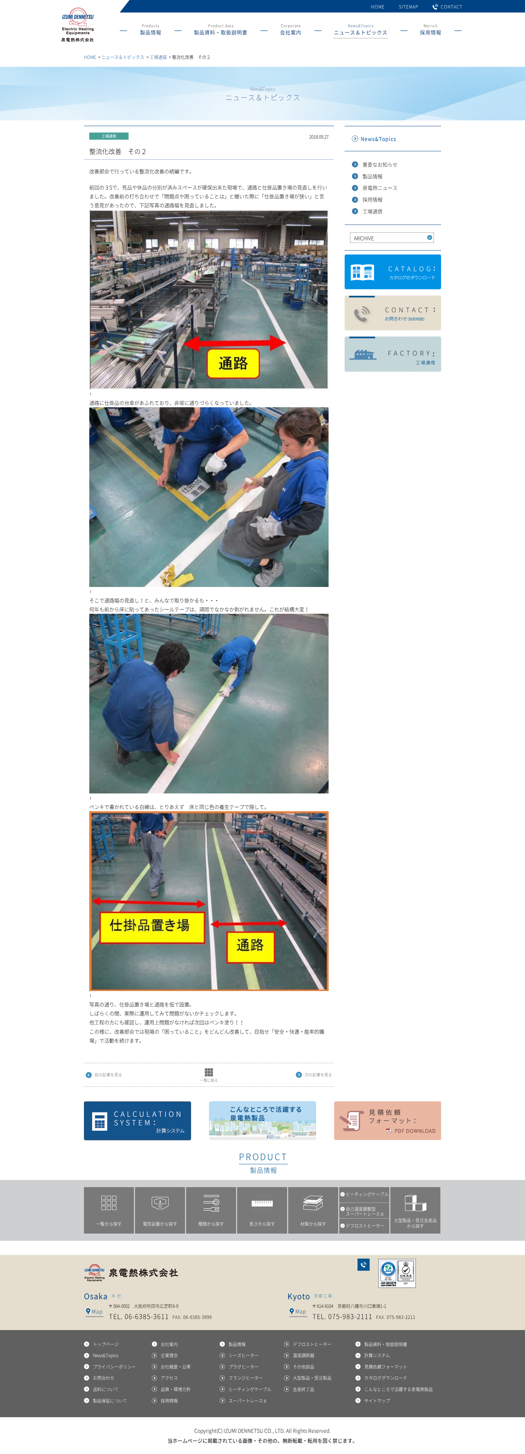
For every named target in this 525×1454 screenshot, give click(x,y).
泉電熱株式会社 (132, 1273)
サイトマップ (377, 1401)
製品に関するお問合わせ (393, 313)
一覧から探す (109, 1224)
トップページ (106, 1344)
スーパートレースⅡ (248, 1401)
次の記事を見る (318, 1075)
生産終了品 (303, 1389)
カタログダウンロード (393, 272)
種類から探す (211, 1224)
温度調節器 (303, 1355)
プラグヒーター (244, 1367)
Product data (221, 29)
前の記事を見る (108, 1075)
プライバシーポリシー (114, 1367)
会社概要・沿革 (176, 1367)
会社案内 (169, 1344)
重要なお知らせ (380, 164)
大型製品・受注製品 (312, 1378)
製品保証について (110, 1401)
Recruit (430, 29)
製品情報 (372, 176)
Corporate (290, 29)
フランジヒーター (246, 1378)
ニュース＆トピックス (122, 57)
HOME (378, 7)
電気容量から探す (160, 1224)
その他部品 (303, 1367)
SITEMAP (408, 7)
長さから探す (262, 1224)
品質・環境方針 (176, 1389)
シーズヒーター (244, 1355)
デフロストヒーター (312, 1344)
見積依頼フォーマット (387, 1120)
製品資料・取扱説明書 (385, 1344)
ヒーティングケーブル (250, 1389)
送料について (106, 1389)
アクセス (169, 1378)
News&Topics (361, 29)
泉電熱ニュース (380, 187)
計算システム (137, 1120)
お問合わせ (364, 1265)
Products (150, 29)
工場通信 (158, 57)
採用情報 (372, 199)
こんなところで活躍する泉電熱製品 (262, 1120)
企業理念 (169, 1355)
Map (97, 1311)
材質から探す (313, 1224)
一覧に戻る (209, 1080)
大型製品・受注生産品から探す (415, 1223)
